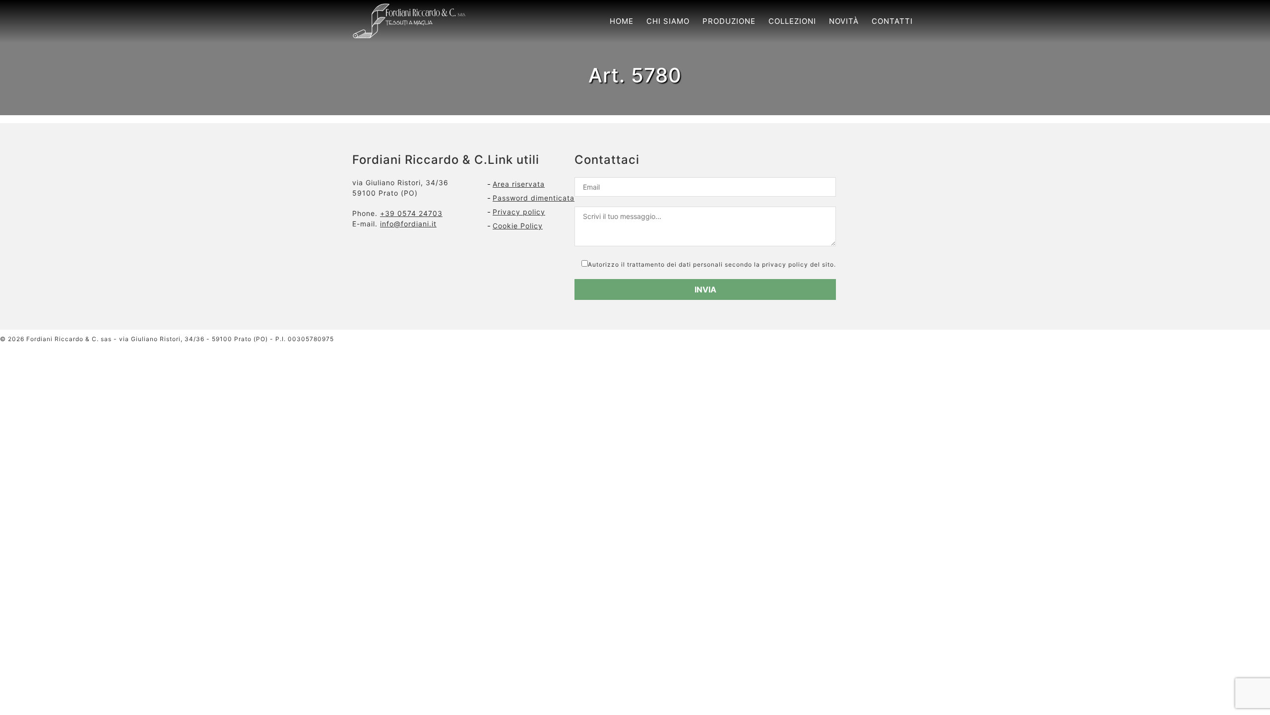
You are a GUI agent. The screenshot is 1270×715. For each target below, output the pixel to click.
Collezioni (792, 21)
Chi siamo (668, 21)
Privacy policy (519, 212)
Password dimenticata (533, 198)
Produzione (729, 21)
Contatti (892, 21)
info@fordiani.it (408, 223)
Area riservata (519, 184)
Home (622, 21)
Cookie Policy (518, 225)
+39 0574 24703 (411, 213)
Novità (844, 21)
